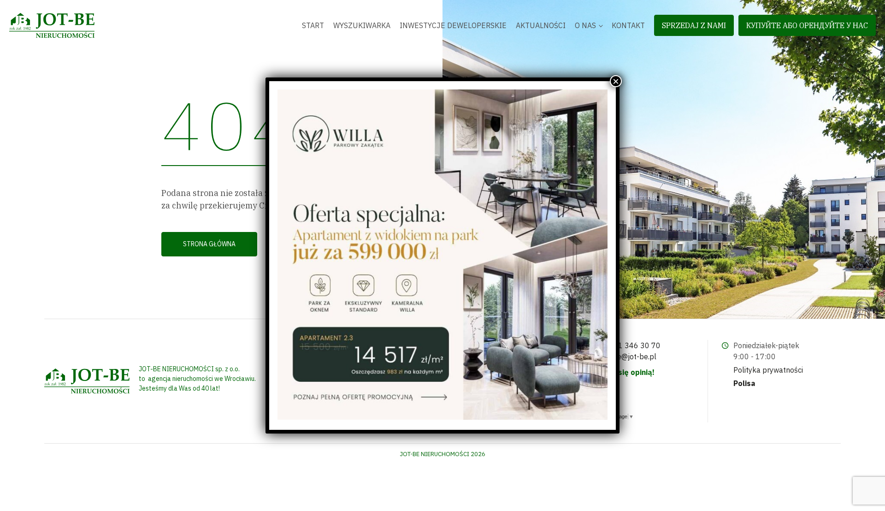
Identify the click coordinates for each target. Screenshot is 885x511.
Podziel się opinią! (622, 372)
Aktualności (541, 25)
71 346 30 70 (637, 345)
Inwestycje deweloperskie (453, 25)
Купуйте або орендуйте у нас (807, 25)
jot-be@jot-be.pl (628, 356)
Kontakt (628, 25)
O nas (585, 25)
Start (313, 25)
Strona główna (209, 244)
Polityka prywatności (768, 369)
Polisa (744, 383)
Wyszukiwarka (361, 25)
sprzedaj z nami (694, 25)
